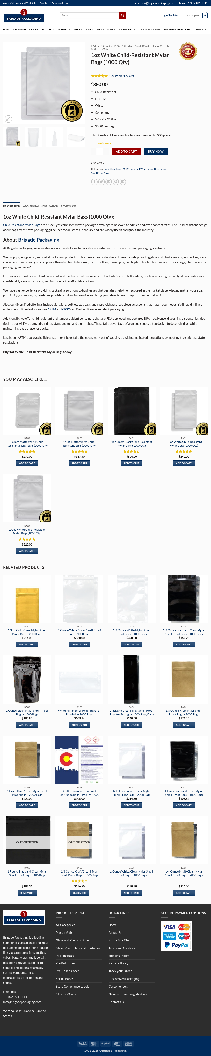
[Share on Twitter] (101, 182)
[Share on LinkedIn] (123, 182)
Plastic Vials (64, 932)
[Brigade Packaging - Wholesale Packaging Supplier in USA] (28, 15)
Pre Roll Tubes (65, 963)
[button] (196, 15)
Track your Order (120, 971)
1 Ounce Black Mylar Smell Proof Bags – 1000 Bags (27, 712)
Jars (99, 29)
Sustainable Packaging (26, 29)
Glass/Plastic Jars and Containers (79, 948)
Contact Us (199, 29)
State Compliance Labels (72, 986)
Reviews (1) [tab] (68, 206)
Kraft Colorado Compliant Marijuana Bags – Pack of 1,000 (79, 792)
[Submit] (122, 15)
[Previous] (10, 83)
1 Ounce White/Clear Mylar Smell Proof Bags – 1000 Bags (131, 873)
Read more (27, 892)
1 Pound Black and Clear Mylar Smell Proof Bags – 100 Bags (27, 873)
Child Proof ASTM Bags (122, 169)
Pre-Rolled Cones (67, 971)
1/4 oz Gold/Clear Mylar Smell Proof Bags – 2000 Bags (27, 632)
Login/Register (170, 15)
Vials (88, 29)
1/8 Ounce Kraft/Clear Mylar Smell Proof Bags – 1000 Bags (79, 873)
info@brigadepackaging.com (22, 1002)
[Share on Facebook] (94, 182)
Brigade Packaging (38, 240)
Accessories (125, 29)
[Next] (78, 83)
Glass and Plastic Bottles (73, 940)
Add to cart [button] (27, 463)
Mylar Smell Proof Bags (131, 45)
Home (6, 29)
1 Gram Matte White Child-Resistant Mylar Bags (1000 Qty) (27, 443)
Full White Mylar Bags (147, 169)
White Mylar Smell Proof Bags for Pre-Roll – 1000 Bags (79, 712)
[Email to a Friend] (109, 182)
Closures (62, 29)
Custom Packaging (149, 29)
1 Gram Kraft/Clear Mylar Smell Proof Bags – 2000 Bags (27, 792)
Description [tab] (11, 206)
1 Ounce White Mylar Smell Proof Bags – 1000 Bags (79, 632)
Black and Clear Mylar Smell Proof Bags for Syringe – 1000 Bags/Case (132, 712)
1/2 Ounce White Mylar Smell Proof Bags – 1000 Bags (131, 632)
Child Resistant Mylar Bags (21, 225)
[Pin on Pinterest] (116, 182)
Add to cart (126, 151)
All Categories (65, 925)
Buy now (156, 151)
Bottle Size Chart (120, 940)
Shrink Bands (65, 979)
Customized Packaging (124, 979)
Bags (110, 29)
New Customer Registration (128, 994)
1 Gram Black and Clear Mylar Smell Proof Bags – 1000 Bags (184, 792)
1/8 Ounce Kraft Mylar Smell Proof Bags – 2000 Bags (183, 712)
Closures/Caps (66, 994)
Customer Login (119, 986)
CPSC (66, 309)
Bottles (46, 29)
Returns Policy (118, 963)
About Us (115, 932)
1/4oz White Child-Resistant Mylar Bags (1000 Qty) (184, 443)
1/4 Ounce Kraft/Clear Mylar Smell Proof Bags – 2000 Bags (184, 873)
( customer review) (121, 76)
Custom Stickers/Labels (176, 29)
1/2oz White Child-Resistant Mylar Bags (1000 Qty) (27, 531)
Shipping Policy (119, 955)
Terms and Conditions (123, 948)
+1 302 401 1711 (15, 996)
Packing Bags (65, 955)
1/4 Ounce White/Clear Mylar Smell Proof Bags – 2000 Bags (132, 792)
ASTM (52, 309)
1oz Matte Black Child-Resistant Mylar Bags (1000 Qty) (131, 443)
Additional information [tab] (40, 206)
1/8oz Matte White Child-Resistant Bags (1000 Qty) (79, 443)
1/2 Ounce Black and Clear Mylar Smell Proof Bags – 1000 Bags (184, 632)
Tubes (76, 29)
